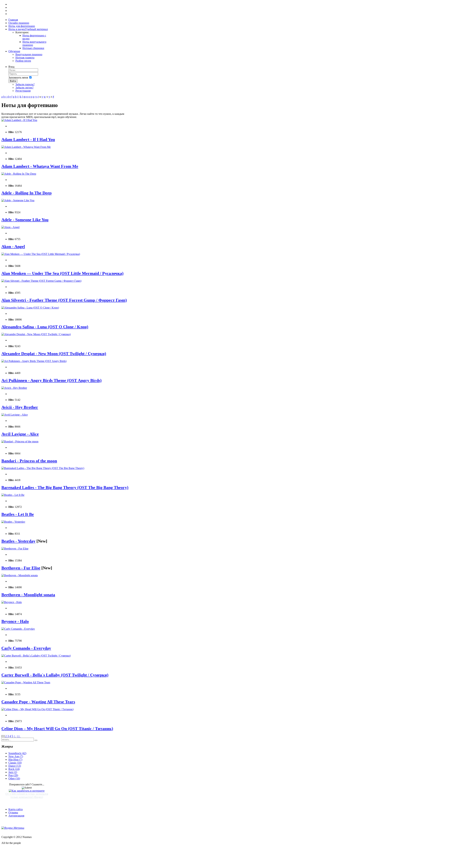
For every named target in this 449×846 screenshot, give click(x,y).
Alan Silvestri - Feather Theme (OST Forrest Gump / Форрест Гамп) (64, 300)
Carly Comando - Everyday (26, 648)
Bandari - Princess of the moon (29, 461)
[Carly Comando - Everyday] (18, 628)
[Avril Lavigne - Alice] (14, 414)
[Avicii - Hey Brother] (14, 387)
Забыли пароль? (25, 84)
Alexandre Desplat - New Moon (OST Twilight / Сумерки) (53, 353)
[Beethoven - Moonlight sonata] (19, 575)
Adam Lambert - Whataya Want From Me (39, 166)
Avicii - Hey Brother (19, 407)
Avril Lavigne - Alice (20, 434)
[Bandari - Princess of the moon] (19, 441)
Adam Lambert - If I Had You (28, 139)
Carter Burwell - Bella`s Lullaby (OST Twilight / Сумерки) (54, 675)
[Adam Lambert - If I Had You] (19, 120)
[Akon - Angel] (10, 227)
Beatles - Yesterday (18, 541)
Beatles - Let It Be (17, 514)
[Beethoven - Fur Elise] (14, 548)
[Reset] (36, 740)
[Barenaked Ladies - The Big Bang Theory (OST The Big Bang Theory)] (42, 468)
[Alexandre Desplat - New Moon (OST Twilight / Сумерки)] (36, 334)
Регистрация (23, 90)
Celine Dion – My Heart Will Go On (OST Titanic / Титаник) (57, 728)
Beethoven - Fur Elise (20, 568)
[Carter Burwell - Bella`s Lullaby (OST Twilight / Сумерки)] (36, 655)
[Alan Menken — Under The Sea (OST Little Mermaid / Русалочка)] (40, 254)
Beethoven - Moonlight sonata (28, 594)
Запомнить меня (18, 77)
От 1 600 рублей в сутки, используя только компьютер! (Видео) (26, 795)
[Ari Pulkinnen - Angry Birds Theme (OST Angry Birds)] (33, 361)
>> (19, 736)
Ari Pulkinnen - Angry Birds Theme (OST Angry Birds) (51, 380)
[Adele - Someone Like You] (17, 200)
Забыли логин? (24, 87)
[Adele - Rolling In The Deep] (18, 173)
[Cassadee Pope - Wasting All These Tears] (25, 682)
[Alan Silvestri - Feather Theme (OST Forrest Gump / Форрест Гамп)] (41, 280)
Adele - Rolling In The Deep (26, 193)
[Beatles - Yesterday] (13, 521)
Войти (13, 81)
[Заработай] (27, 790)
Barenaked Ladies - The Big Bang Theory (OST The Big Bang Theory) (64, 487)
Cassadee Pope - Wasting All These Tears (38, 702)
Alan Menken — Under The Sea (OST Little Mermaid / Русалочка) (62, 273)
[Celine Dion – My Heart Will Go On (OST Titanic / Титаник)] (37, 709)
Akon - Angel (13, 246)
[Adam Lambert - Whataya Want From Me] (26, 146)
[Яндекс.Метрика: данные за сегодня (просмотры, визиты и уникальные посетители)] (12, 828)
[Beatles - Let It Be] (12, 494)
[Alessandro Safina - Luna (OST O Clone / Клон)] (30, 307)
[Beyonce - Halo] (11, 602)
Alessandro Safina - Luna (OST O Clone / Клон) (44, 327)
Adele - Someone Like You (24, 219)
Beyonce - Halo (15, 621)
